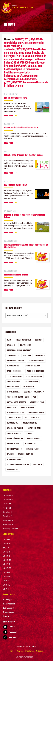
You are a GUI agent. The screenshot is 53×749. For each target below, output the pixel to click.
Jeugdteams (9, 534)
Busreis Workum (28, 407)
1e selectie (8, 495)
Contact (7, 616)
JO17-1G (7, 543)
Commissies (8, 612)
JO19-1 (6, 539)
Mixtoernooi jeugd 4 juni (18, 397)
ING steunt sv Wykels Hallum (15, 184)
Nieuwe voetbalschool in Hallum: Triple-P (21, 127)
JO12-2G (7, 568)
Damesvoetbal (12, 469)
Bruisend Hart (13, 386)
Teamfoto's (40, 355)
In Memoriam (29, 386)
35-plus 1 (7, 512)
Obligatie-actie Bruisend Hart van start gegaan (23, 154)
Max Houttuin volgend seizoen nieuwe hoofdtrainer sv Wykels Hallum (26, 246)
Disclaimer (29, 651)
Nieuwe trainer (13, 392)
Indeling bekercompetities (18, 464)
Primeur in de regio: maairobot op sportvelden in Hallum (24, 216)
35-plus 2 (7, 516)
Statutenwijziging (36, 360)
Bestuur (38, 340)
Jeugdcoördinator (15, 438)
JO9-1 (6, 580)
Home (12, 651)
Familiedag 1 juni (14, 418)
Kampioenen (11, 407)
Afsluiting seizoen (32, 366)
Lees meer (8, 115)
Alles (9, 340)
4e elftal (7, 508)
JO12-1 (6, 564)
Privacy (29, 433)
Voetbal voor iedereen (16, 402)
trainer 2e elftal (14, 433)
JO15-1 (6, 552)
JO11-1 (6, 572)
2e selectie (8, 499)
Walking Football (10, 528)
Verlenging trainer (15, 428)
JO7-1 (6, 589)
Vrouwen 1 (8, 520)
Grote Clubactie (30, 423)
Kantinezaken (9, 604)
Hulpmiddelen (25, 345)
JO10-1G (7, 576)
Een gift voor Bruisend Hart (15, 97)
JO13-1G (7, 560)
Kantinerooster (31, 381)
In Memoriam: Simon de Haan (16, 274)
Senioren (7, 490)
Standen (10, 454)
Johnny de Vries (14, 443)
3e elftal (7, 504)
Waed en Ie (37, 464)
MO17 (6, 548)
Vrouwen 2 (8, 524)
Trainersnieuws (13, 381)
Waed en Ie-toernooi (35, 371)
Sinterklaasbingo (14, 449)
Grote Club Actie (32, 418)
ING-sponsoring (34, 438)
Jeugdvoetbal (12, 423)
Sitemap (39, 651)
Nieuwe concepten (23, 340)
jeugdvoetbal (30, 443)
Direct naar (9, 594)
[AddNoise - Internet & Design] (24, 657)
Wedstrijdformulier (15, 360)
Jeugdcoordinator (36, 412)
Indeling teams (32, 449)
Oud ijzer (27, 355)
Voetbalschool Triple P (34, 392)
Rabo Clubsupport (15, 371)
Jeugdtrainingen (14, 459)
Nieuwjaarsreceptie (15, 412)
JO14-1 (6, 556)
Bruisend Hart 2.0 (25, 454)
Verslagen (11, 345)
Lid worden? (8, 608)
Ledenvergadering (14, 376)
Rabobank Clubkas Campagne (19, 350)
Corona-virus (13, 355)
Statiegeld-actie (34, 428)
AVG (34, 397)
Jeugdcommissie (13, 366)
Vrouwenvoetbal (37, 402)
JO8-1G (6, 585)
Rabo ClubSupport (34, 376)
